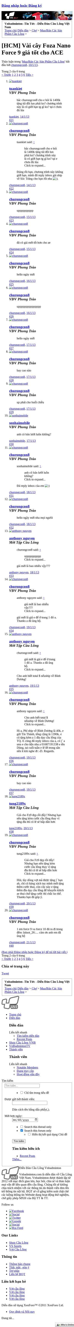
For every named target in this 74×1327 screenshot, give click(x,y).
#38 (11, 831)
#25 (11, 284)
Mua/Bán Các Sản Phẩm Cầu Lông (43, 61)
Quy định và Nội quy (22, 1311)
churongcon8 (19, 65)
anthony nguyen (22, 538)
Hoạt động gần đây (28, 1074)
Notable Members (27, 1067)
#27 (11, 348)
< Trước (6, 74)
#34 (11, 630)
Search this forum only (37, 1130)
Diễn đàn (14, 1017)
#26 (11, 316)
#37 (11, 793)
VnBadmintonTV (19, 1046)
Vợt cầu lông (17, 1288)
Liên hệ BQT (17, 1274)
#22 (11, 188)
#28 (11, 380)
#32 (11, 527)
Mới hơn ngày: (13, 1116)
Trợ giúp (14, 1270)
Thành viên (16, 1049)
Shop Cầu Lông (18, 1242)
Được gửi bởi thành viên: (20, 1099)
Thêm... (16, 1159)
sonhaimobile (19, 423)
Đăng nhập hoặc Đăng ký (22, 6)
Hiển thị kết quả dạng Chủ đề (49, 1134)
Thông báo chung (19, 1264)
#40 (11, 945)
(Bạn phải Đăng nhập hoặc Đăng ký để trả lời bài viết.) (34, 952)
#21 (11, 120)
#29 (11, 412)
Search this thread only (38, 1126)
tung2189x (17, 803)
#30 (11, 444)
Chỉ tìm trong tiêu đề (36, 1092)
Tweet (5, 973)
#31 (11, 495)
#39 (11, 906)
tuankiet (15, 89)
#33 (11, 575)
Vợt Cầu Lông (18, 1249)
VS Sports (15, 1246)
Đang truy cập (25, 1070)
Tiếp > (29, 74)
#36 (11, 760)
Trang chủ (15, 1014)
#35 (11, 689)
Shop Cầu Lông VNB (22, 1042)
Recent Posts (24, 1039)
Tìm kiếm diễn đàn (28, 1035)
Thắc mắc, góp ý (19, 1267)
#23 (11, 220)
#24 (11, 252)
